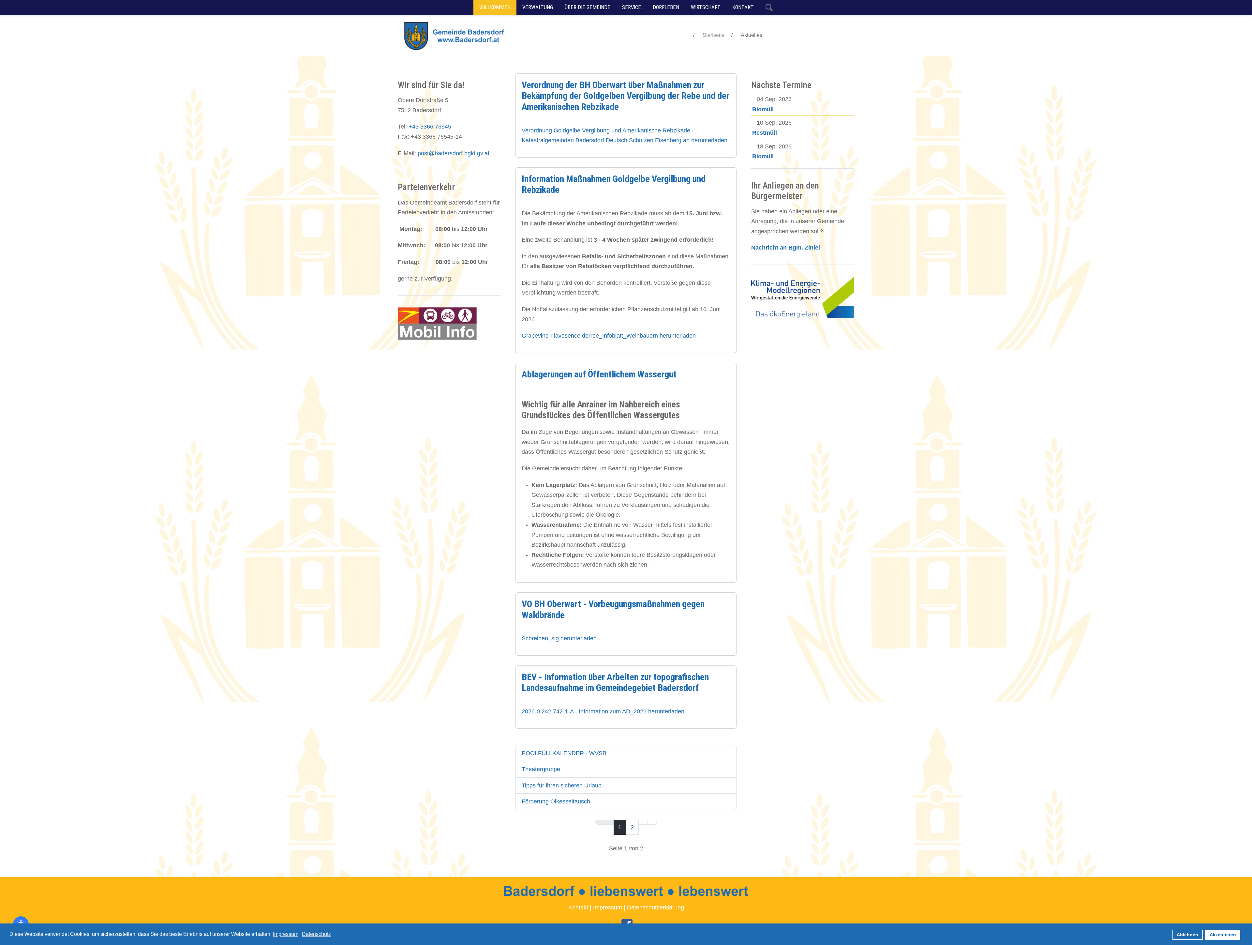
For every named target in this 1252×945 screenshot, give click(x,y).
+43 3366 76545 (430, 126)
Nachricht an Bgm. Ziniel (785, 247)
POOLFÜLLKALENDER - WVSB (564, 753)
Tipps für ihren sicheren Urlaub (562, 785)
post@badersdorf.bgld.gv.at (453, 153)
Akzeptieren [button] (1223, 934)
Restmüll (764, 133)
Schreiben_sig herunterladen (559, 638)
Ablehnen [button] (1187, 934)
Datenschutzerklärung (655, 907)
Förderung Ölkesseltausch (556, 801)
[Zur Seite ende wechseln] (652, 822)
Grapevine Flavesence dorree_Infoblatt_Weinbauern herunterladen (609, 335)
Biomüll (763, 109)
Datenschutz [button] (316, 934)
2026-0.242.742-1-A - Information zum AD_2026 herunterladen (603, 711)
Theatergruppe (541, 769)
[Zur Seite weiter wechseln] (643, 822)
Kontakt (578, 907)
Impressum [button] (285, 934)
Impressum (607, 907)
